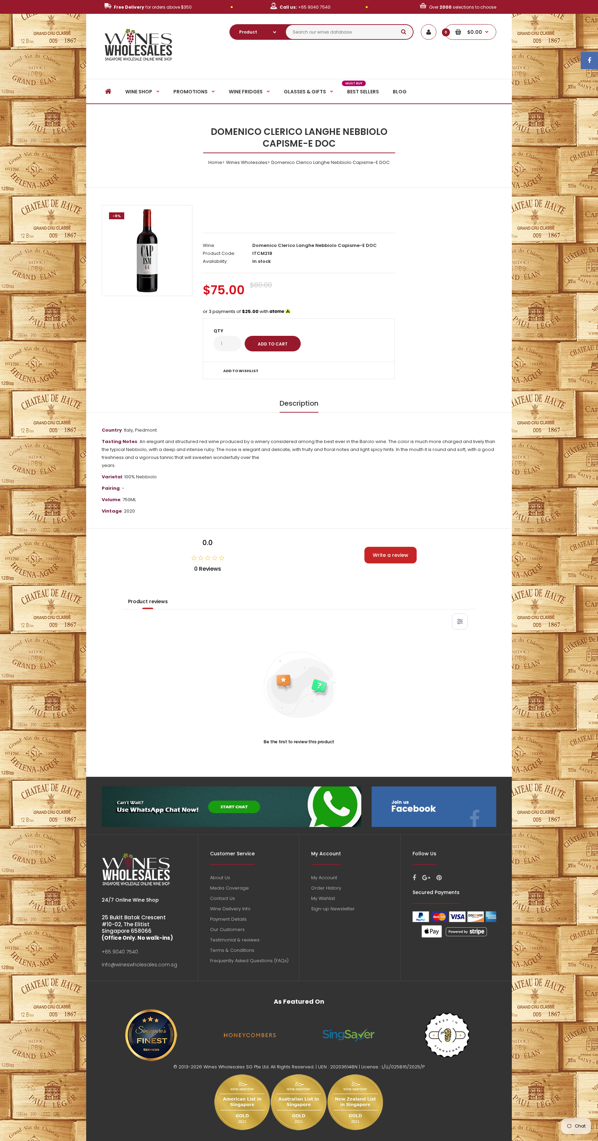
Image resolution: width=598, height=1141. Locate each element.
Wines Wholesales (247, 162)
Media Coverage (229, 888)
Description (299, 403)
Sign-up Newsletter (333, 908)
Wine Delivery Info (230, 908)
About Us (220, 877)
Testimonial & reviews (235, 940)
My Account (324, 877)
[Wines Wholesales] (138, 64)
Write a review (390, 555)
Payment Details (228, 919)
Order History (326, 888)
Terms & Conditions (232, 950)
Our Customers (227, 929)
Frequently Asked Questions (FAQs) (249, 960)
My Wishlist (323, 898)
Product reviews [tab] (148, 601)
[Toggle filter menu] (460, 621)
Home (215, 162)
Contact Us (222, 898)
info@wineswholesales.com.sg (139, 964)
